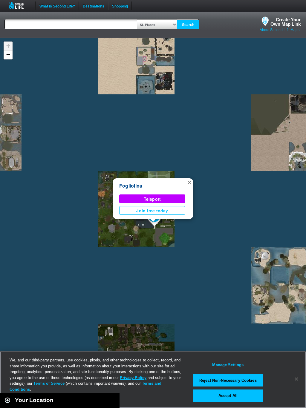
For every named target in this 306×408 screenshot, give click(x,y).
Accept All (228, 395)
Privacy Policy (133, 377)
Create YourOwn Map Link (285, 22)
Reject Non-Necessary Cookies (228, 380)
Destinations (93, 5)
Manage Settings (228, 365)
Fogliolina (130, 185)
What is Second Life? (57, 5)
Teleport (152, 199)
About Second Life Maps (279, 30)
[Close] (296, 379)
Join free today (152, 211)
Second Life (19, 5)
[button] (189, 181)
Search (188, 25)
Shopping (120, 5)
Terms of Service (49, 383)
